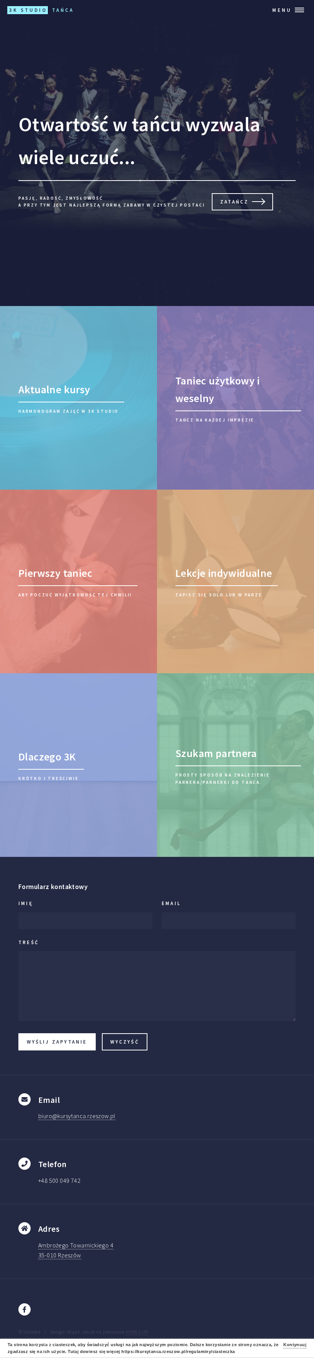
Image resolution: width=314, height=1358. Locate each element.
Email (171, 903)
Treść (28, 942)
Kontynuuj (294, 1344)
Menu (282, 10)
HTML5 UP (137, 1332)
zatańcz (234, 202)
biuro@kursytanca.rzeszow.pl (77, 1116)
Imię (25, 903)
